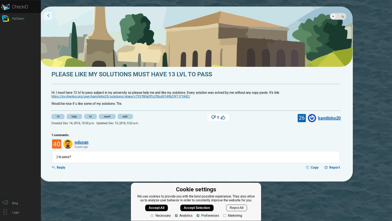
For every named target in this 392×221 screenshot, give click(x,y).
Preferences (210, 216)
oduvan (81, 142)
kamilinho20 (329, 118)
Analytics (186, 216)
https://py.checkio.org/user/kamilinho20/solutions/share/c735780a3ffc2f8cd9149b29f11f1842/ (120, 96)
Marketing (235, 216)
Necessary (163, 216)
